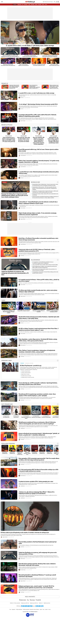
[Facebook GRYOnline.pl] (22, 606)
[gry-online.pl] (30, 2)
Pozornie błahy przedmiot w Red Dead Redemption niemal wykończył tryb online (30, 544)
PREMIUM (15, 4)
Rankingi (25, 4)
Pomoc (49, 609)
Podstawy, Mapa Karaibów (26, 372)
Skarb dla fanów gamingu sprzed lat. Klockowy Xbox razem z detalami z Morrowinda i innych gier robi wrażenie (30, 566)
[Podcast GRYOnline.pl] (28, 606)
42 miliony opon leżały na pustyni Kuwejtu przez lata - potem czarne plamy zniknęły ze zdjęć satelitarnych (30, 293)
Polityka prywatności (26, 609)
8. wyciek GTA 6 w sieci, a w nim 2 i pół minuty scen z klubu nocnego (30, 33)
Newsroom (19, 4)
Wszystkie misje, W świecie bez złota (27, 377)
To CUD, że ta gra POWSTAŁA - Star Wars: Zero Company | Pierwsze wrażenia (8, 307)
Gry (22, 4)
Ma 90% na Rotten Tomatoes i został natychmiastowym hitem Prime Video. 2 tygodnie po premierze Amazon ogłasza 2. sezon (30, 331)
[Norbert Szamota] (2, 53)
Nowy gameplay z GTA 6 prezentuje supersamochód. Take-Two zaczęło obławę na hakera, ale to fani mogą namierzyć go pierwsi (30, 461)
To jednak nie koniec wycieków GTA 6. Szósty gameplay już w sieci (30, 483)
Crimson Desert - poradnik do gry (42, 449)
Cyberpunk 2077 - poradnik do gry (12, 449)
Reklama (37, 609)
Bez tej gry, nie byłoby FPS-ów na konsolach (38, 307)
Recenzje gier (45, 182)
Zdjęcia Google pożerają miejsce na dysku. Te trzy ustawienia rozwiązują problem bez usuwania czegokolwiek (30, 216)
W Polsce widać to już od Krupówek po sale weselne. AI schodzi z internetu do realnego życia (30, 520)
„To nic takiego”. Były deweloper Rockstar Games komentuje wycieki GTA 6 (30, 52)
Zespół (41, 609)
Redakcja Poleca (30, 125)
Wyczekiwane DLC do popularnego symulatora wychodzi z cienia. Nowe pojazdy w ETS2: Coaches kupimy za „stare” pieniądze (30, 397)
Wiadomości (22, 600)
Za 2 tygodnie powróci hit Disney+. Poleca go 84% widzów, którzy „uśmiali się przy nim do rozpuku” (30, 282)
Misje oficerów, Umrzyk (25, 374)
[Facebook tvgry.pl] (42, 606)
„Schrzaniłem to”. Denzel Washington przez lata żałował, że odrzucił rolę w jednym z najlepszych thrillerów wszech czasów (30, 204)
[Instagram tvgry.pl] (39, 606)
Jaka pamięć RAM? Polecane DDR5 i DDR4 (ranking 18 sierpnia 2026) (45, 264)
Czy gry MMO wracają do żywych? (23, 306)
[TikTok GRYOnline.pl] (27, 606)
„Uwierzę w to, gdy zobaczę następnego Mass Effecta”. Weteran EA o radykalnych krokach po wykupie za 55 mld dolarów (30, 495)
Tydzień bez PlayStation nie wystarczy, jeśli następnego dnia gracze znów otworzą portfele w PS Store (10, 52)
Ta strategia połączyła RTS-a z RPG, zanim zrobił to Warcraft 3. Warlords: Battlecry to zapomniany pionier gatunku (30, 117)
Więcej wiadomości (30, 596)
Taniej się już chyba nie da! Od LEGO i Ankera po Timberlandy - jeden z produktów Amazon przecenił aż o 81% (10, 87)
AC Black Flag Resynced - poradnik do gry (30, 370)
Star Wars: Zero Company (36, 412)
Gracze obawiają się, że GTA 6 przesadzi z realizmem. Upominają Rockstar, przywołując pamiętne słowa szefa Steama (30, 385)
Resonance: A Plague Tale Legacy (26, 412)
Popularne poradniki (30, 443)
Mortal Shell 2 (16, 412)
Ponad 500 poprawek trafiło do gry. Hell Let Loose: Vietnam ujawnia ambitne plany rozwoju (30, 152)
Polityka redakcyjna (19, 609)
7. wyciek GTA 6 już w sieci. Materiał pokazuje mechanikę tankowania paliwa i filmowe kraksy (49, 52)
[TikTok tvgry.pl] (38, 606)
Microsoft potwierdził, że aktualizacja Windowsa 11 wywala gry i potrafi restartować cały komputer (30, 577)
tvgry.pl (30, 300)
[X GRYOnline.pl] (25, 606)
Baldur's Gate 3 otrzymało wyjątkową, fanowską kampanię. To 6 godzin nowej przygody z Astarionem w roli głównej (23, 62)
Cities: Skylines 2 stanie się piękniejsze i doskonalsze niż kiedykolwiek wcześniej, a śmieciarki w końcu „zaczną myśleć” (30, 353)
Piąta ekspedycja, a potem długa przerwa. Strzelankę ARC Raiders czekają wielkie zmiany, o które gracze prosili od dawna (30, 342)
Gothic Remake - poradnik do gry (4, 449)
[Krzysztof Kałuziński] (17, 62)
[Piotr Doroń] (2, 43)
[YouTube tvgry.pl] (36, 606)
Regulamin (13, 609)
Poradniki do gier (30, 360)
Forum (46, 4)
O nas (10, 609)
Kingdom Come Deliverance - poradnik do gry (19, 450)
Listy (29, 4)
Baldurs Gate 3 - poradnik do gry (49, 449)
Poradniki (39, 4)
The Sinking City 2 (6, 412)
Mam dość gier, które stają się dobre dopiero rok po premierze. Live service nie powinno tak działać (23, 136)
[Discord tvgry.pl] (41, 606)
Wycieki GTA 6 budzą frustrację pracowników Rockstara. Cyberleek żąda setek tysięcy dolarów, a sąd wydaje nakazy (8, 62)
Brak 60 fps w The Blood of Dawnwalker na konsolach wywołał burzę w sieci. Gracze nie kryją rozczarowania (39, 62)
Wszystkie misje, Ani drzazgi (26, 375)
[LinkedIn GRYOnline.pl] (30, 606)
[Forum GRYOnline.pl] (31, 606)
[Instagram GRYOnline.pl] (23, 606)
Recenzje (32, 4)
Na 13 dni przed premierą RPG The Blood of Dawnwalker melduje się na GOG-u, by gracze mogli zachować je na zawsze (30, 472)
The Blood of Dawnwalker (46, 412)
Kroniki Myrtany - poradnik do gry (34, 449)
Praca (43, 609)
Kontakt (46, 609)
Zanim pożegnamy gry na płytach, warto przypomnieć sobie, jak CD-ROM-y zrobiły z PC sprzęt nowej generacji (9, 136)
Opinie (36, 4)
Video (43, 4)
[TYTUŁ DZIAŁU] (30, 404)
